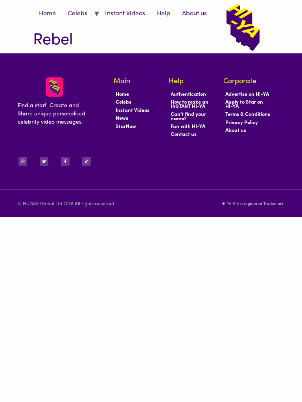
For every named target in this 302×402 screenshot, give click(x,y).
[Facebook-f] (65, 161)
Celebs (77, 12)
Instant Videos (125, 12)
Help (163, 12)
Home (47, 12)
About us (194, 12)
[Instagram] (22, 161)
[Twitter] (44, 161)
